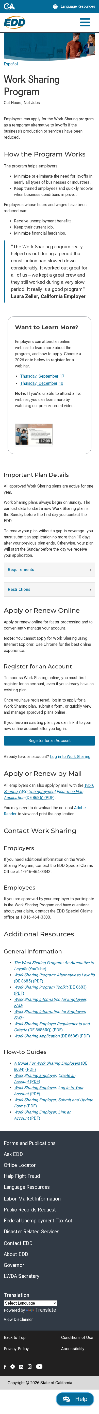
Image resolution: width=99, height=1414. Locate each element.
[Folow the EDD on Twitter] (12, 1366)
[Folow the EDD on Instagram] (30, 1366)
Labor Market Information (32, 1199)
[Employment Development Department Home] (14, 22)
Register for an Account (49, 740)
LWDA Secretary (21, 1276)
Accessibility (72, 1348)
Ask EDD (13, 1154)
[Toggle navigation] (85, 22)
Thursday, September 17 (42, 376)
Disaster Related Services (32, 1232)
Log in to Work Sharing (70, 756)
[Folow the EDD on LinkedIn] (21, 1366)
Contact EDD (18, 1243)
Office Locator (20, 1165)
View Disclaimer (18, 1319)
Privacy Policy (16, 1348)
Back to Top (15, 1337)
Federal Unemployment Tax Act (38, 1221)
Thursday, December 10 (41, 383)
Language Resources (27, 1187)
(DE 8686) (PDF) (49, 791)
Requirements (21, 569)
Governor (14, 1265)
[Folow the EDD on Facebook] (5, 1366)
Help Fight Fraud (22, 1176)
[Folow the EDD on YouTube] (39, 1366)
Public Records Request (30, 1210)
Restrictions (19, 589)
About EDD (16, 1254)
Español (11, 64)
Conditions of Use (77, 1337)
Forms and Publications (30, 1143)
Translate (45, 1310)
